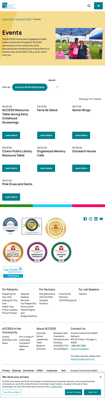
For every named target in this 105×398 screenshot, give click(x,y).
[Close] (101, 377)
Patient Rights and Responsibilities (29, 313)
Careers (83, 293)
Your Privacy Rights (12, 392)
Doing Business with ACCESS (47, 295)
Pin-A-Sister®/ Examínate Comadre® (26, 340)
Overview (41, 333)
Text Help (63, 372)
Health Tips (8, 306)
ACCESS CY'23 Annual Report (61, 347)
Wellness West (24, 348)
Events (5, 336)
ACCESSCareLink (68, 300)
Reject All (92, 392)
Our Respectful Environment (28, 305)
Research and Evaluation (61, 335)
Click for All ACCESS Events (30, 87)
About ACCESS (23, 19)
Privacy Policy (6, 372)
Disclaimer (28, 370)
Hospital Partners (43, 302)
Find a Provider (9, 312)
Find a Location (10, 309)
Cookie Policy (56, 386)
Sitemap (16, 370)
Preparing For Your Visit (9, 295)
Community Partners (65, 295)
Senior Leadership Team (42, 339)
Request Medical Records (25, 297)
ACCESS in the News (9, 341)
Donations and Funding (61, 341)
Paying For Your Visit (10, 302)
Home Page (8, 19)
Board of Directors (41, 347)
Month (52, 80)
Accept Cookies (73, 392)
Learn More (11, 135)
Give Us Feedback (80, 348)
